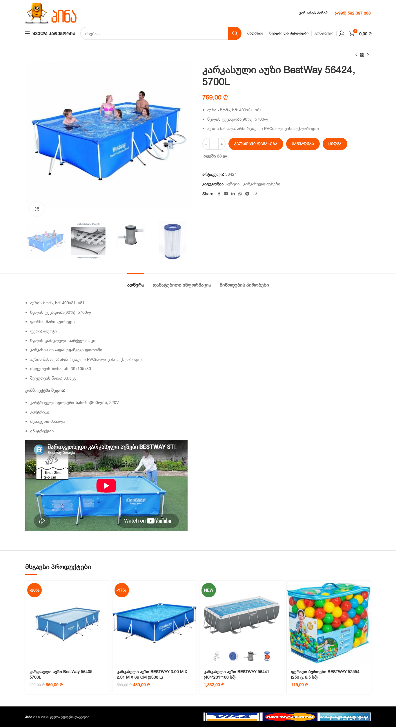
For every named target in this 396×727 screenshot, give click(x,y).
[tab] (135, 282)
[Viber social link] (255, 193)
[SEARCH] (234, 33)
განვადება (303, 144)
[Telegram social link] (247, 193)
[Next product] (368, 55)
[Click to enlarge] (37, 209)
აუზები (233, 183)
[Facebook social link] (219, 193)
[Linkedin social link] (233, 193)
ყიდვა (334, 144)
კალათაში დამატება (255, 144)
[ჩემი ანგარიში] (342, 33)
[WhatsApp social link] (240, 193)
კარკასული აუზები (261, 183)
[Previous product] (356, 55)
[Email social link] (226, 193)
